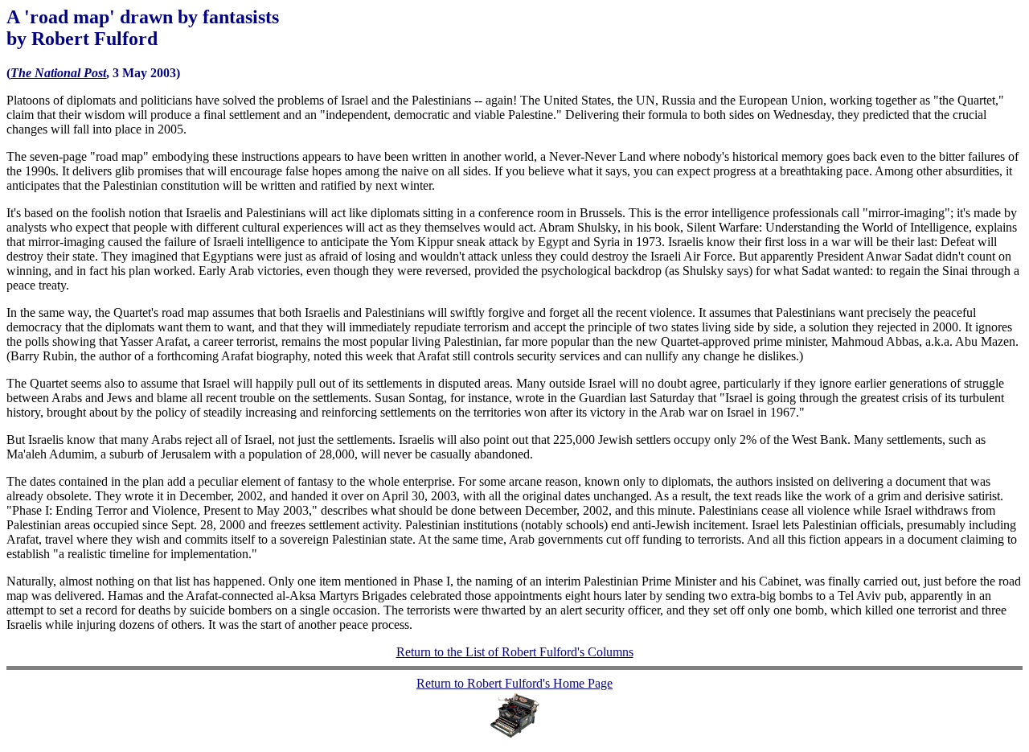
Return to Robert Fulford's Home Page (514, 683)
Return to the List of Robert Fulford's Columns (514, 652)
